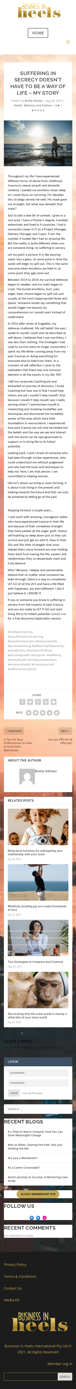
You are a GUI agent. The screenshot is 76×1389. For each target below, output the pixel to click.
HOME (38, 32)
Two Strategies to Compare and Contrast (35, 961)
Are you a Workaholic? (22, 1158)
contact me (58, 614)
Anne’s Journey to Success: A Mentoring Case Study (38, 1178)
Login (14, 1093)
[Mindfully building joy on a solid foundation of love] (38, 882)
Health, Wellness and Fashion (33, 105)
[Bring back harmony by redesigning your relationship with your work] (38, 827)
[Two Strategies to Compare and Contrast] (38, 938)
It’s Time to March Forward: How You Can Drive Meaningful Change (35, 1133)
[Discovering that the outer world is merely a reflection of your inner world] (38, 990)
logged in (27, 1047)
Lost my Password (32, 1093)
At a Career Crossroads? (24, 1167)
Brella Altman (33, 100)
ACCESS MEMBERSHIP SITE (38, 1194)
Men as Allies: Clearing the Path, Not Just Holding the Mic (35, 1146)
